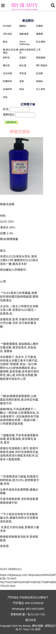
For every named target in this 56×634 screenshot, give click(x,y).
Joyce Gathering (24, 42)
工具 (38, 49)
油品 (5, 97)
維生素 (22, 65)
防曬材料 (7, 81)
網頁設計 (50, 625)
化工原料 (40, 89)
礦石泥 (6, 65)
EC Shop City (27, 629)
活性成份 (7, 34)
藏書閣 (39, 34)
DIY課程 (7, 26)
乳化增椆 (40, 42)
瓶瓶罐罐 (40, 57)
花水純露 (7, 73)
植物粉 (39, 81)
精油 (21, 89)
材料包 (6, 57)
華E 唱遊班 (41, 65)
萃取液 (22, 73)
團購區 (22, 26)
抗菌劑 (39, 26)
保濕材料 (7, 89)
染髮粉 (22, 57)
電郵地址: (9, 114)
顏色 (5, 42)
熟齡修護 (24, 34)
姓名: (6, 109)
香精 (21, 81)
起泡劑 (39, 73)
